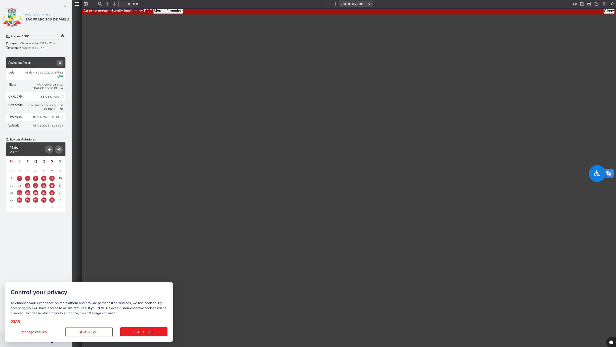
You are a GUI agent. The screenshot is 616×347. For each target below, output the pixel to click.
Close (609, 11)
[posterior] (59, 149)
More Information (168, 11)
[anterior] (49, 149)
